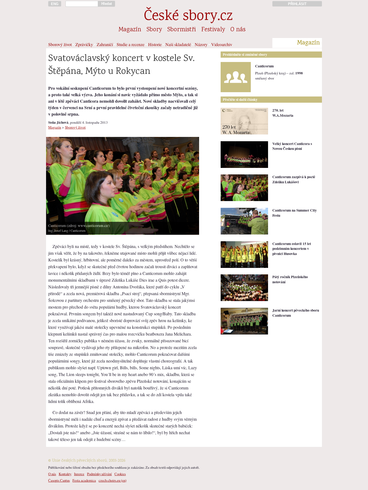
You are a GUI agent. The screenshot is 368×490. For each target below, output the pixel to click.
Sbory (154, 30)
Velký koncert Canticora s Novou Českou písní (292, 146)
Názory (201, 44)
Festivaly (213, 30)
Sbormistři (181, 30)
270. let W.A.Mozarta (282, 113)
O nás (237, 30)
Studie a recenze (130, 44)
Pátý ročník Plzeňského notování (290, 279)
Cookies (120, 473)
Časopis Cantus (59, 480)
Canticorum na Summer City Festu (294, 213)
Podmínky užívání (99, 473)
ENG (54, 4)
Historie (155, 44)
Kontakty (65, 473)
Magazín (130, 30)
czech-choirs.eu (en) (112, 480)
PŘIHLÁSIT (297, 4)
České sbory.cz (188, 16)
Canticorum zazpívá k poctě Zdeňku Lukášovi (293, 179)
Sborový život (60, 44)
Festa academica (84, 480)
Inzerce (79, 473)
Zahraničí (105, 44)
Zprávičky (84, 44)
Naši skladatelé (178, 44)
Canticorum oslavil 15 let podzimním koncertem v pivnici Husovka (291, 248)
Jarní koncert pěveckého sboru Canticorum (295, 313)
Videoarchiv (221, 44)
